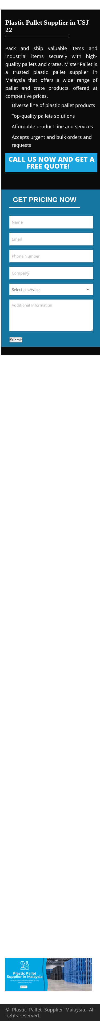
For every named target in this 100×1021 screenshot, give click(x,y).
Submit (16, 340)
